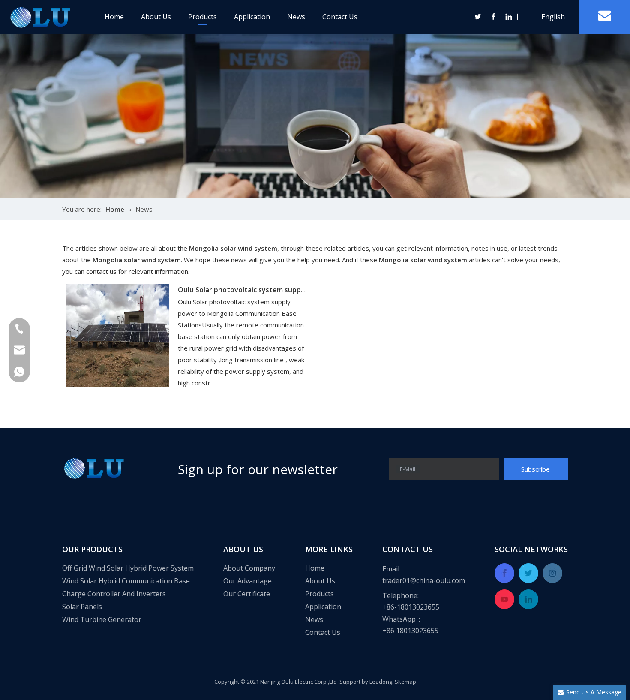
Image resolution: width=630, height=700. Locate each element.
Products (202, 16)
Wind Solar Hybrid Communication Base (126, 581)
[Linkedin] (508, 16)
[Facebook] (493, 16)
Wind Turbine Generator (101, 619)
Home (114, 16)
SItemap (405, 681)
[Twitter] (478, 16)
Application (252, 16)
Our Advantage (247, 581)
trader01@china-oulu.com (423, 580)
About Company (249, 568)
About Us (156, 16)
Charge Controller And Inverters (114, 593)
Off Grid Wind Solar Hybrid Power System (128, 568)
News (296, 16)
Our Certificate (246, 593)
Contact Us (339, 16)
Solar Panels (82, 606)
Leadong (380, 681)
